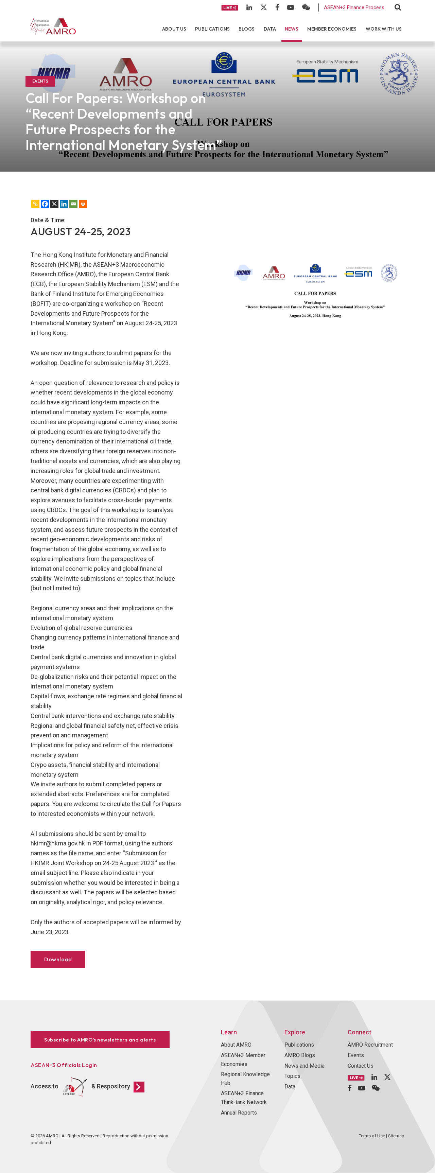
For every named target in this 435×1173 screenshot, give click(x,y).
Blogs (247, 29)
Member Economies (331, 29)
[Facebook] (45, 204)
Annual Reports (239, 1112)
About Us (174, 29)
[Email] (73, 204)
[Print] (83, 204)
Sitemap (396, 1135)
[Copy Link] (35, 204)
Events (356, 1055)
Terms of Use (372, 1135)
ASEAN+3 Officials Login (64, 1065)
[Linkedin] (64, 204)
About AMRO (236, 1044)
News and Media (304, 1066)
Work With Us (384, 29)
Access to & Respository (80, 1086)
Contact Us (360, 1066)
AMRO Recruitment (370, 1044)
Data (270, 29)
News (291, 29)
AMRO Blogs (299, 1055)
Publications (212, 29)
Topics (292, 1076)
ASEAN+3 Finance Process (354, 7)
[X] (54, 204)
